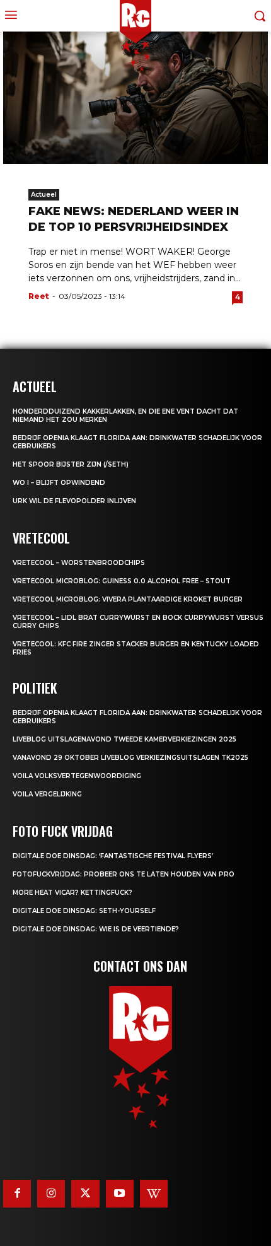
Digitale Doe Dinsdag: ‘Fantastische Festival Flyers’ (113, 856)
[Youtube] (120, 1194)
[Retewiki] (154, 1194)
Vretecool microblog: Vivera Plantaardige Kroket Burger (128, 599)
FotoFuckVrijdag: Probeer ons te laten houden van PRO (123, 874)
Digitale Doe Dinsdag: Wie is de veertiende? (96, 929)
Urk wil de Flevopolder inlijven (74, 501)
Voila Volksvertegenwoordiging (77, 776)
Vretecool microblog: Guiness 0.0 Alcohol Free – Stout (122, 581)
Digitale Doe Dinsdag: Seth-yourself (84, 911)
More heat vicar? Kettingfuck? (72, 892)
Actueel (44, 194)
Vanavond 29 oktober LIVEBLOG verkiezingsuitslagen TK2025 (130, 758)
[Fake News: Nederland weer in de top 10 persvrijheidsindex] (135, 98)
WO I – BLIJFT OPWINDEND (59, 483)
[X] (85, 1194)
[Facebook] (17, 1194)
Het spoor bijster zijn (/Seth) (71, 464)
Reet (38, 296)
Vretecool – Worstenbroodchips (79, 563)
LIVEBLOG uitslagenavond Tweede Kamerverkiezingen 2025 (124, 739)
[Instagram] (51, 1194)
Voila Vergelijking (47, 794)
